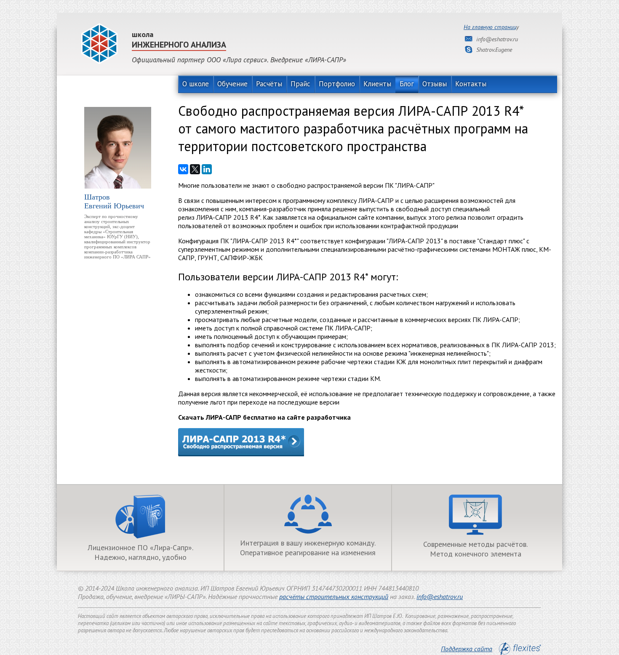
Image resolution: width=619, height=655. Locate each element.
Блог (407, 83)
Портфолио (337, 83)
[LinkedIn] (207, 169)
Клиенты (377, 83)
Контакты (470, 83)
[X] (195, 169)
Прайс (300, 83)
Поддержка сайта (466, 648)
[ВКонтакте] (183, 169)
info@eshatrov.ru (439, 596)
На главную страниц (490, 27)
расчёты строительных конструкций (333, 596)
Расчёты (269, 83)
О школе (195, 83)
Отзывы (434, 83)
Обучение (232, 83)
